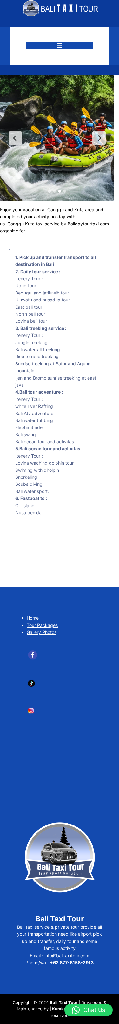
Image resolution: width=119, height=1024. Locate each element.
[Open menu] (59, 45)
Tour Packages (42, 625)
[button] (88, 1010)
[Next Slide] (99, 138)
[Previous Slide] (15, 138)
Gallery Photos (41, 632)
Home (33, 618)
